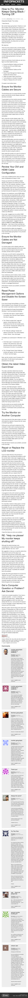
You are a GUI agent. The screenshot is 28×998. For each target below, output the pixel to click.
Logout (26, 995)
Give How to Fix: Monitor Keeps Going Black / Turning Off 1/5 (2, 635)
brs (21, 916)
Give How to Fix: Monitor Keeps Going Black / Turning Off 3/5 (4, 635)
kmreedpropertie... (14, 743)
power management (15, 640)
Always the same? (16, 796)
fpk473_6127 (13, 772)
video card (16, 639)
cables (12, 641)
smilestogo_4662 (14, 655)
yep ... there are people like (15, 893)
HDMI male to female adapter (18, 146)
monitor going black (16, 740)
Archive (13, 4)
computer (7, 641)
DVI (5, 132)
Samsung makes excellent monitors (11, 523)
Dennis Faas (9, 18)
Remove (23, 995)
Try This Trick (15, 831)
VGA (13, 270)
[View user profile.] (5, 654)
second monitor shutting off (15, 913)
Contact (19, 4)
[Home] (14, 1)
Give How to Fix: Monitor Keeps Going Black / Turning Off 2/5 (3, 635)
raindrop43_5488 (14, 692)
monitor (3, 641)
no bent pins (10, 272)
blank (15, 641)
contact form (15, 632)
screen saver (8, 640)
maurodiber (13, 799)
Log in (4, 642)
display (17, 641)
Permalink (13, 654)
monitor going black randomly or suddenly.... (16, 651)
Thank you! (14, 769)
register (8, 642)
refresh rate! (14, 946)
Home (2, 4)
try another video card (11, 438)
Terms (17, 995)
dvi (9, 641)
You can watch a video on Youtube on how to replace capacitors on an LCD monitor (13, 497)
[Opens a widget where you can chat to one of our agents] (5, 995)
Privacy (14, 995)
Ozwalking (13, 834)
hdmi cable (21, 639)
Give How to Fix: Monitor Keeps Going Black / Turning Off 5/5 (7, 635)
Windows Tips (8, 639)
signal (23, 640)
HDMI (9, 132)
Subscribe (19, 995)
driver (20, 640)
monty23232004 (14, 949)
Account (7, 4)
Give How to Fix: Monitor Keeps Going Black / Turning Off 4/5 (6, 635)
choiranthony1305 (14, 897)
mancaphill (13, 716)
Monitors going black (17, 713)
